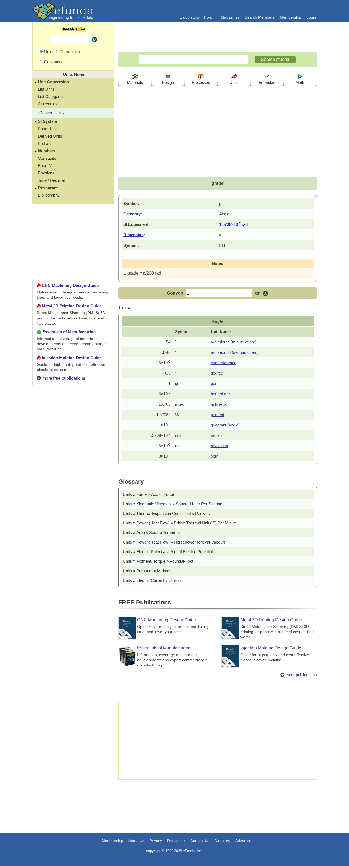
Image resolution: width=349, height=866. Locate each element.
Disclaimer (176, 840)
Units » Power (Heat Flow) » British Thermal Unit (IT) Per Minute (180, 523)
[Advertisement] (73, 588)
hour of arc (220, 394)
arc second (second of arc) (235, 352)
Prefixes (45, 143)
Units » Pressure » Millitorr (146, 570)
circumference (223, 362)
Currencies (48, 104)
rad (178, 435)
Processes (201, 82)
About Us (136, 840)
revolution (219, 445)
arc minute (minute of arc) (234, 342)
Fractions (46, 173)
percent (217, 414)
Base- (45, 165)
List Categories (51, 96)
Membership (290, 17)
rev (178, 445)
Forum (210, 17)
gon (214, 383)
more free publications (63, 378)
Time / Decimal (51, 180)
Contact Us (199, 840)
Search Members (260, 17)
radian (216, 435)
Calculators (189, 17)
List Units (46, 89)
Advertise (243, 840)
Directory (222, 840)
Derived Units (50, 136)
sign (214, 456)
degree (217, 373)
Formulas (267, 82)
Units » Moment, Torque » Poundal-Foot (158, 561)
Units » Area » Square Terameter (152, 532)
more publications (301, 674)
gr (177, 383)
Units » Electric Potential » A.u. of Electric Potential (168, 551)
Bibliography (49, 195)
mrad (179, 404)
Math (300, 82)
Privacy (155, 840)
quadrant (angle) (225, 425)
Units (234, 82)
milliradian (219, 404)
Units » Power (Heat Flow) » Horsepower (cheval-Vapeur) (174, 542)
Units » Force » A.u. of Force (148, 494)
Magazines (230, 17)
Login (311, 17)
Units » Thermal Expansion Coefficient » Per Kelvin (168, 513)
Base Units (48, 128)
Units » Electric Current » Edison (152, 580)
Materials (135, 82)
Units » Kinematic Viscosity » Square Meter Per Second (172, 504)
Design (168, 82)
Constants (47, 158)
